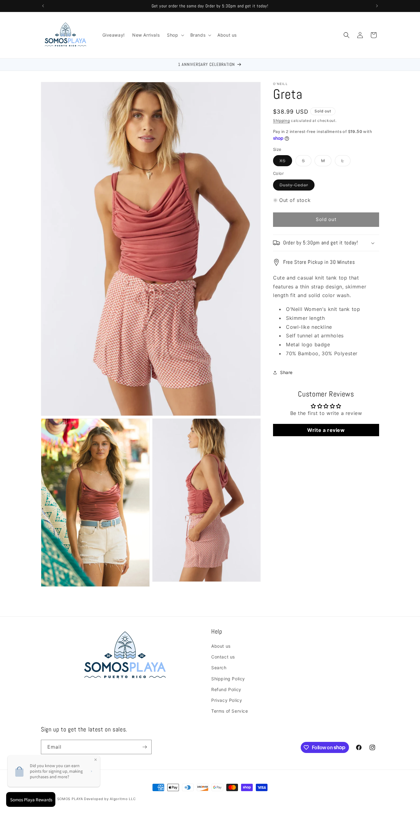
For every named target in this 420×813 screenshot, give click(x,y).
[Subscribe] (144, 747)
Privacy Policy (226, 700)
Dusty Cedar (297, 186)
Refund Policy (226, 689)
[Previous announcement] (43, 6)
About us (221, 646)
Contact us (223, 656)
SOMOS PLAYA (70, 799)
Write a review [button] (326, 430)
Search (219, 667)
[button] (174, 35)
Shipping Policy (228, 678)
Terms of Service (229, 711)
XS (285, 162)
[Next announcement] (377, 6)
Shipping (281, 120)
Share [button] (286, 372)
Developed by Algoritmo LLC (110, 799)
